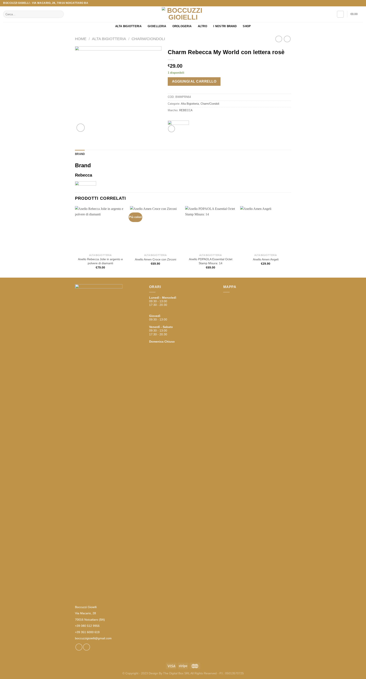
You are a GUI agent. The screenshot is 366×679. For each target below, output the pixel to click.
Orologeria (182, 26)
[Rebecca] (178, 122)
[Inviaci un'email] (360, 3)
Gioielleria (157, 26)
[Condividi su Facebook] (171, 128)
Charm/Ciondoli (148, 39)
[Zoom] (80, 128)
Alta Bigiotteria (128, 26)
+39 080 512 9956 (87, 625)
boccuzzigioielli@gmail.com (93, 638)
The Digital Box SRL (176, 673)
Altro (202, 26)
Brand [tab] (80, 154)
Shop (247, 26)
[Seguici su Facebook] (356, 3)
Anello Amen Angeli (266, 259)
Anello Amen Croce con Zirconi (155, 259)
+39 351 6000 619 (87, 632)
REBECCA (186, 110)
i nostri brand (225, 26)
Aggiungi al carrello (194, 81)
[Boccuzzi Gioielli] (183, 14)
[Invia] (59, 14)
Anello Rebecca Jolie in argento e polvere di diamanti (100, 261)
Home (80, 39)
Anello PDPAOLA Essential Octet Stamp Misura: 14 (210, 261)
